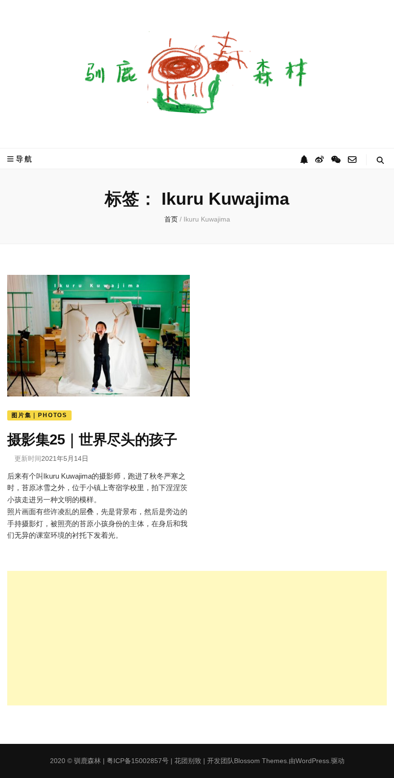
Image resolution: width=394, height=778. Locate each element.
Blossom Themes (260, 761)
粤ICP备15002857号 (138, 761)
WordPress (312, 761)
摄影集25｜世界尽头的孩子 (92, 439)
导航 (24, 158)
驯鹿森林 (87, 761)
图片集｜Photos (39, 415)
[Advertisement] (197, 638)
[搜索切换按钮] (380, 160)
